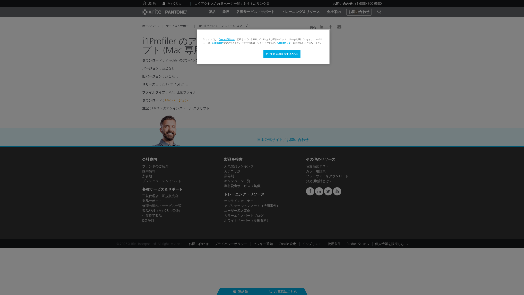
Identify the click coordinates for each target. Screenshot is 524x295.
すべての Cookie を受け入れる (282, 53)
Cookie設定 (217, 42)
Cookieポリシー (227, 39)
